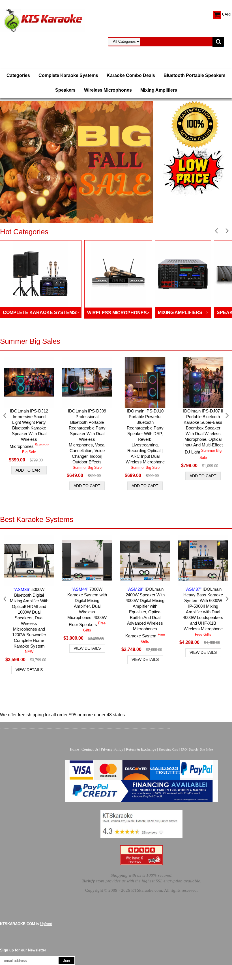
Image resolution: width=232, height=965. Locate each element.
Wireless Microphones (108, 90)
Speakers (65, 90)
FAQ (184, 749)
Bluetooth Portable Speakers (194, 75)
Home (74, 749)
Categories (18, 75)
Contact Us (89, 749)
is (26, 924)
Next (227, 231)
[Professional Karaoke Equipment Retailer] (42, 20)
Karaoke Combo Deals (131, 75)
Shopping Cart (168, 749)
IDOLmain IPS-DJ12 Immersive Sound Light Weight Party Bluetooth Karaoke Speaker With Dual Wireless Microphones (29, 431)
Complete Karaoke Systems (68, 75)
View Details (29, 669)
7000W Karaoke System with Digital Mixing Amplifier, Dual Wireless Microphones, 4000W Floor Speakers (87, 609)
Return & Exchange (141, 749)
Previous (217, 231)
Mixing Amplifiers (158, 90)
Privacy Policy (112, 749)
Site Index (206, 749)
